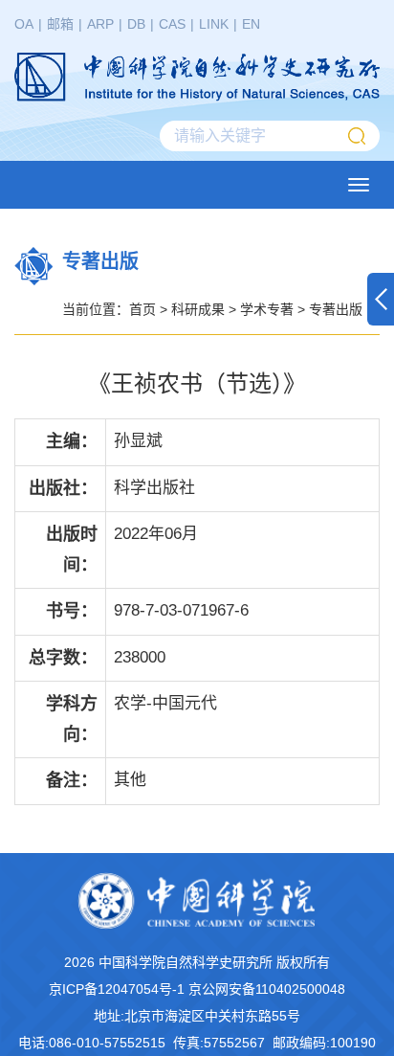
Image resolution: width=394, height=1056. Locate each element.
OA (23, 24)
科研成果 (198, 309)
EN (251, 24)
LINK (214, 24)
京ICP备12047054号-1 (117, 989)
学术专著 (267, 309)
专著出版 (335, 309)
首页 (142, 309)
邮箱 (60, 24)
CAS (172, 24)
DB (136, 24)
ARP (100, 24)
